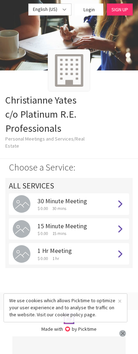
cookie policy (69, 314)
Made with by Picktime (69, 329)
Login (89, 9)
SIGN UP (119, 9)
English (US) (45, 9)
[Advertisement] (69, 345)
